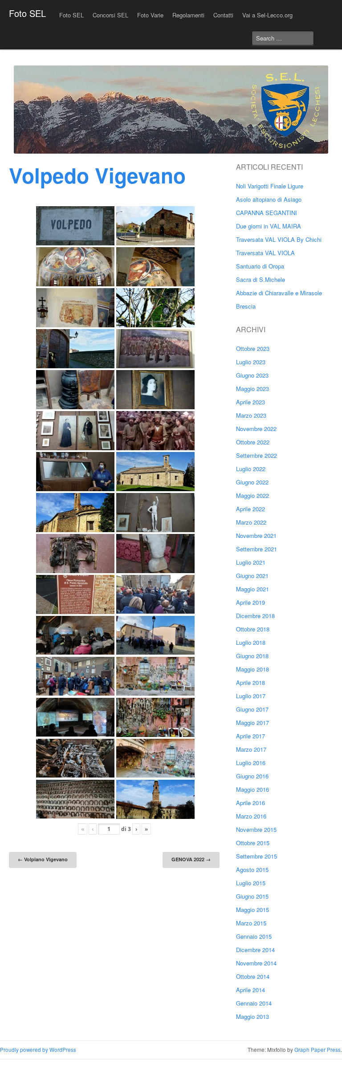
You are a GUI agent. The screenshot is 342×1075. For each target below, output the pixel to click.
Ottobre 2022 (252, 442)
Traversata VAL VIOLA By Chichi (279, 239)
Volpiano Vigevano (43, 859)
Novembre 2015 (256, 829)
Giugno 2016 (252, 776)
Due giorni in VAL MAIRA (268, 226)
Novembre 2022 (256, 428)
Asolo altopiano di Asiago (268, 199)
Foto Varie (150, 15)
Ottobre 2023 (252, 348)
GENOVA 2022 (191, 859)
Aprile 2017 (250, 736)
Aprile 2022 (250, 509)
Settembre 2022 (256, 455)
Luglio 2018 (250, 642)
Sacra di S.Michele (260, 279)
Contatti (223, 15)
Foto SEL (27, 13)
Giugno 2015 (252, 896)
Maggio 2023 (252, 388)
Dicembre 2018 (255, 615)
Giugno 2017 (252, 709)
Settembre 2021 (256, 549)
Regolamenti (188, 15)
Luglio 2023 (250, 362)
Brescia (246, 306)
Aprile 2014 (250, 989)
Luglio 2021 (250, 562)
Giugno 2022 (252, 482)
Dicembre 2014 (255, 949)
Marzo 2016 (251, 816)
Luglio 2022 (250, 468)
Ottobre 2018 (252, 629)
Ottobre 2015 (252, 843)
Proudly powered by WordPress (38, 1049)
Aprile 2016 (250, 802)
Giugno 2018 (252, 656)
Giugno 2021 (252, 575)
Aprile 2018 (250, 682)
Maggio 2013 (252, 1016)
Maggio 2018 (252, 669)
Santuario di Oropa (260, 266)
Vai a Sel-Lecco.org (267, 15)
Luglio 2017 (250, 696)
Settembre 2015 (256, 856)
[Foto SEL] (171, 109)
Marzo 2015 (251, 923)
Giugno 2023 (252, 375)
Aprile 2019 (250, 602)
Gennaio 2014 (254, 1003)
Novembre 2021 (256, 535)
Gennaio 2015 (254, 936)
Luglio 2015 (250, 883)
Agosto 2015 (252, 869)
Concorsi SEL (110, 15)
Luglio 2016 (250, 762)
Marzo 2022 (251, 522)
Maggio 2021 (252, 589)
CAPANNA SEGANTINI (266, 212)
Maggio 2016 (252, 789)
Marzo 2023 (251, 415)
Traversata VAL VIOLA (265, 252)
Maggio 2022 (252, 495)
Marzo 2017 (251, 749)
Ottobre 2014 (252, 976)
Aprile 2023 (250, 402)
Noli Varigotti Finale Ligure (269, 186)
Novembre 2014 (256, 963)
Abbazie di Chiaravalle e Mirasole (279, 293)
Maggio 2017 (252, 722)
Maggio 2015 (252, 909)
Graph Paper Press (317, 1049)
